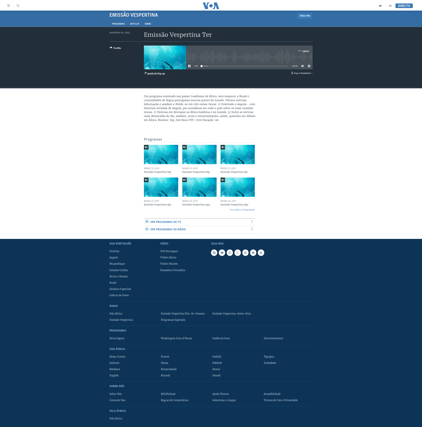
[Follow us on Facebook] (214, 252)
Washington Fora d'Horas (176, 338)
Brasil (112, 282)
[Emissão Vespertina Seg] (161, 154)
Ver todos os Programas (242, 209)
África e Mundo (118, 276)
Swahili (216, 356)
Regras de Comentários (174, 400)
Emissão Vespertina (121, 319)
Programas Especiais (173, 319)
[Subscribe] (253, 252)
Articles (134, 24)
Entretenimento (273, 338)
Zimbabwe (270, 362)
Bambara (114, 369)
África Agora (116, 338)
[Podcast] (245, 252)
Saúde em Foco (221, 338)
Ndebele (217, 362)
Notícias (114, 251)
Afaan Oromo (117, 356)
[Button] (115, 49)
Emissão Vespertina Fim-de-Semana (183, 313)
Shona (216, 369)
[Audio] (390, 5)
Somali (216, 375)
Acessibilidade (272, 393)
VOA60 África (168, 257)
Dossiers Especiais (120, 288)
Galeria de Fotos (119, 295)
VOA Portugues (169, 251)
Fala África (115, 313)
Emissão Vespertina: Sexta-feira (231, 313)
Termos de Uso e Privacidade (281, 400)
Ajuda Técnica (220, 393)
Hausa (164, 362)
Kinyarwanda (169, 369)
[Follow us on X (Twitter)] (237, 252)
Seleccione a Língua (224, 400)
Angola (113, 257)
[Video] (381, 5)
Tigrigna (269, 356)
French (165, 356)
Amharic (114, 362)
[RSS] (261, 252)
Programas (118, 24)
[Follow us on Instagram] (230, 252)
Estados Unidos (118, 270)
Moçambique (117, 263)
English (114, 375)
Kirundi (165, 375)
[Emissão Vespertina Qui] (238, 154)
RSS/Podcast (168, 393)
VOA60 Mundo (169, 263)
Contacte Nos (117, 400)
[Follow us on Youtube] (222, 252)
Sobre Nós (115, 393)
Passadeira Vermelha (172, 270)
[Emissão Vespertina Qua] (199, 187)
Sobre (148, 24)
